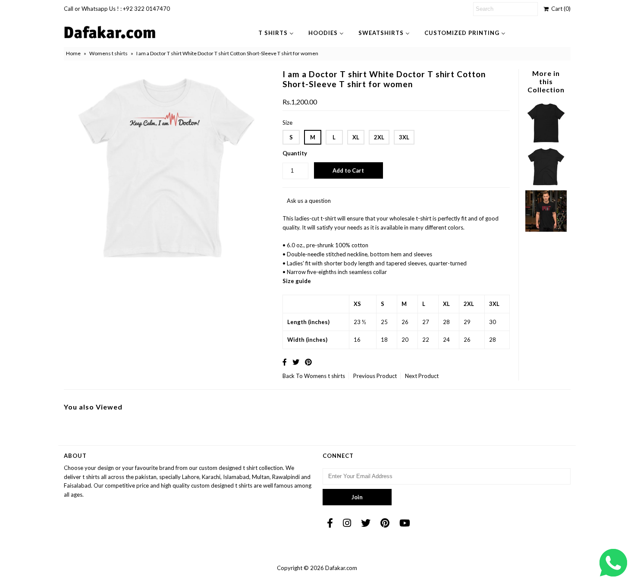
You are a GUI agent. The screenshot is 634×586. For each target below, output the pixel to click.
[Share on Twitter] (295, 362)
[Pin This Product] (308, 362)
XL (355, 137)
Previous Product (375, 375)
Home (73, 53)
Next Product (422, 375)
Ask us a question (309, 200)
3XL (404, 137)
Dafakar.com (341, 567)
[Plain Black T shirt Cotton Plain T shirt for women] (546, 185)
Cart (560, 8)
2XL (379, 137)
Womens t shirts (108, 53)
